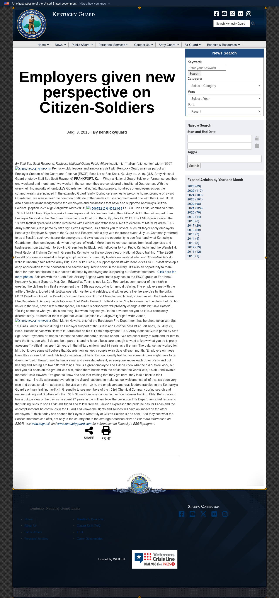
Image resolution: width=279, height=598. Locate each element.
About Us (30, 525)
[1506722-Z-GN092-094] (33, 320)
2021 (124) (195, 208)
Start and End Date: (201, 131)
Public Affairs (80, 44)
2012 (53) (194, 247)
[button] (95, 3)
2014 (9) (193, 238)
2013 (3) (193, 243)
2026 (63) (194, 186)
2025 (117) (195, 190)
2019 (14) (194, 216)
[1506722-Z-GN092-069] (104, 208)
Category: (195, 78)
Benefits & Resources (222, 44)
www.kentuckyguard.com (74, 423)
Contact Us (142, 44)
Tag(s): (192, 152)
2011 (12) (194, 251)
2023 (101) (195, 199)
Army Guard (167, 44)
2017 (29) (194, 225)
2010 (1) (193, 256)
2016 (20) (194, 229)
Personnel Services (112, 44)
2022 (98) (194, 203)
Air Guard (191, 44)
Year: (191, 91)
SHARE (89, 437)
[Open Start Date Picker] (257, 138)
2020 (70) (194, 212)
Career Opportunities (89, 538)
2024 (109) (195, 195)
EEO (80, 532)
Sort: (191, 104)
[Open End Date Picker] (257, 145)
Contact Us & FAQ (88, 525)
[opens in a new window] (216, 13)
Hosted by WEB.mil (111, 559)
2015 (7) (193, 234)
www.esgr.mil (40, 423)
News (59, 44)
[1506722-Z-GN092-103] (33, 168)
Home (41, 44)
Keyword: (195, 61)
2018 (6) (193, 221)
